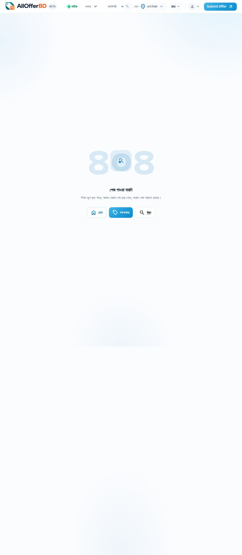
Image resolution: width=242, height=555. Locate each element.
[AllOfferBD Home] (26, 6)
